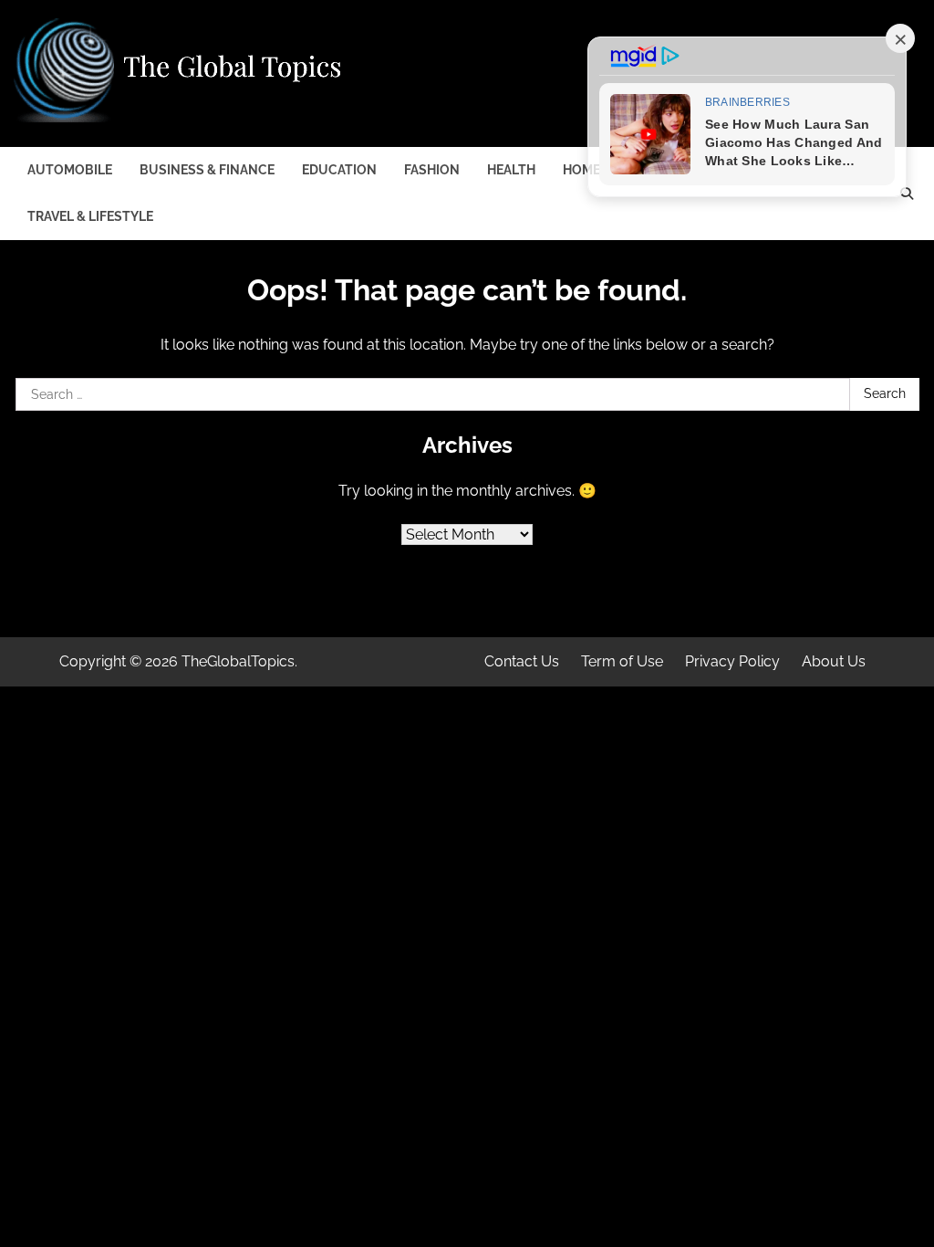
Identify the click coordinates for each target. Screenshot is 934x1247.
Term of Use (622, 661)
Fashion (432, 169)
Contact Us (521, 661)
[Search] (906, 193)
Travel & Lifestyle (90, 216)
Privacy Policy (732, 661)
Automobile (69, 169)
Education (339, 169)
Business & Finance (207, 169)
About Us (834, 661)
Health (511, 169)
